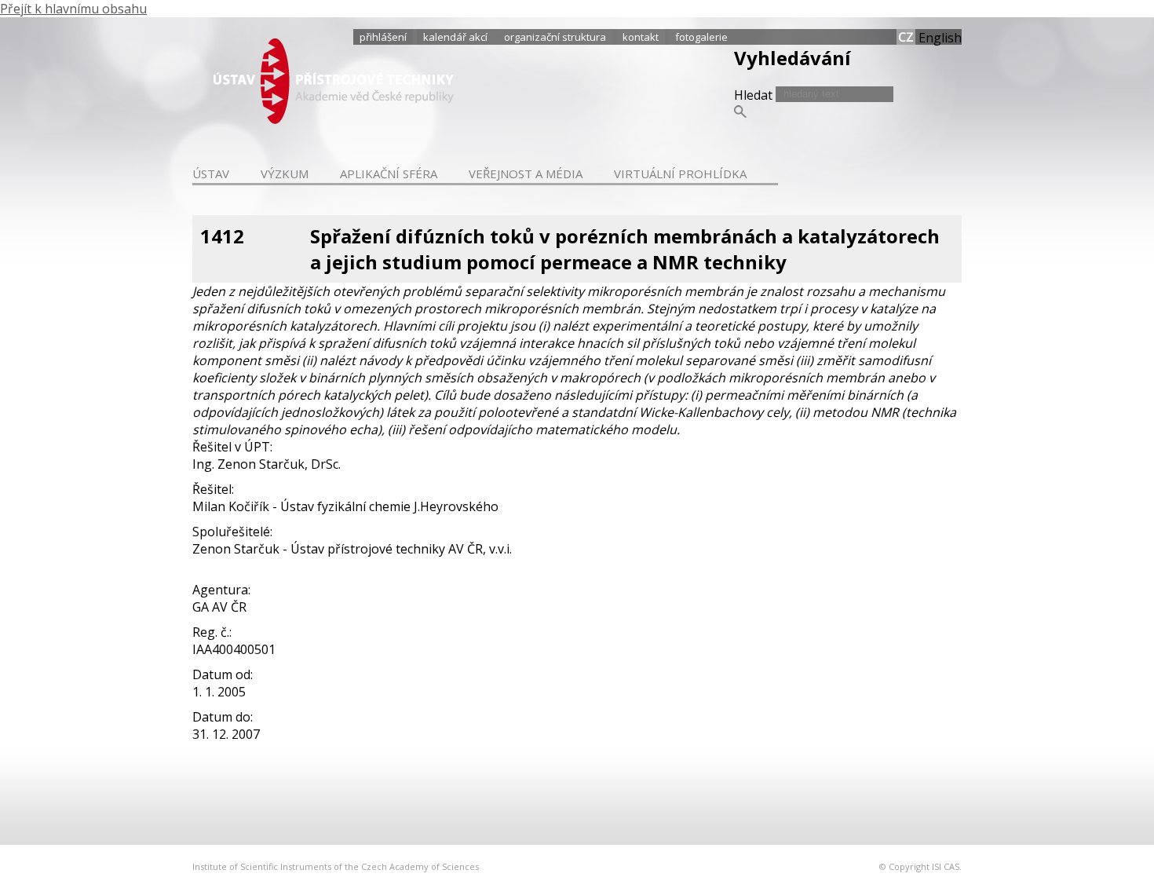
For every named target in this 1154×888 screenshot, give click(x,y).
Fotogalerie (701, 37)
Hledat (755, 95)
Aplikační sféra (388, 173)
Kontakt (641, 37)
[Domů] (334, 119)
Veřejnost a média (525, 173)
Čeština (906, 37)
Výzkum (285, 173)
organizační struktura (555, 37)
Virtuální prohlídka (680, 173)
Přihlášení (383, 37)
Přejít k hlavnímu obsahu (73, 8)
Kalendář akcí (455, 37)
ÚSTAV (210, 173)
